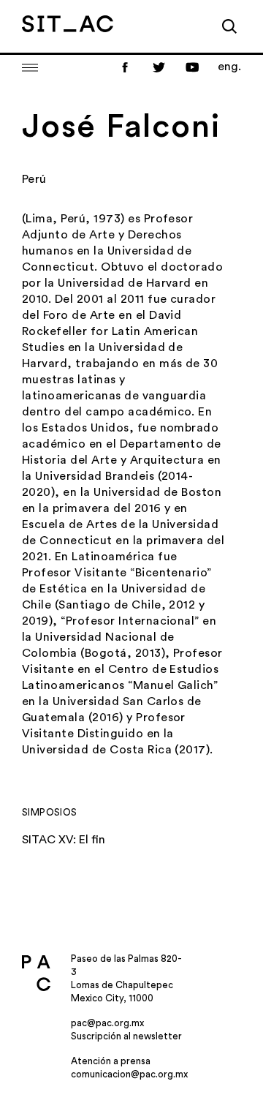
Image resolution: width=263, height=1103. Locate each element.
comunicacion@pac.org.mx (129, 1074)
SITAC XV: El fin (63, 840)
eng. (229, 66)
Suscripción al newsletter (126, 1036)
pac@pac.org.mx (107, 1023)
